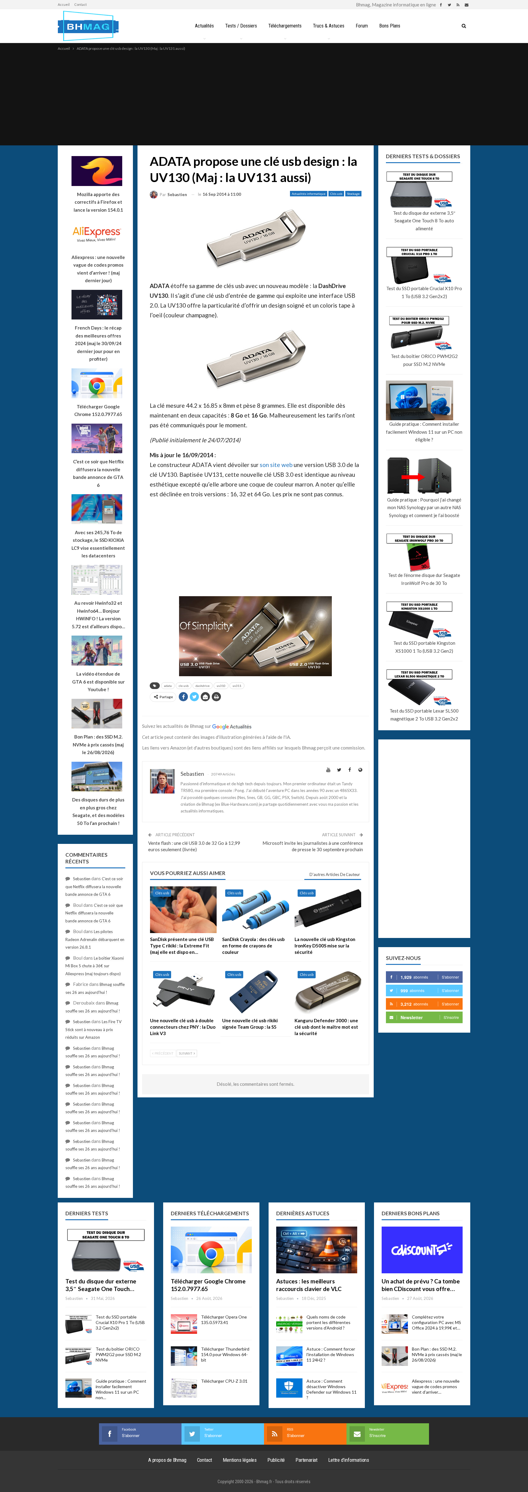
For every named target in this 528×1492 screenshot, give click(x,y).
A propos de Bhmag (167, 1460)
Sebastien (81, 878)
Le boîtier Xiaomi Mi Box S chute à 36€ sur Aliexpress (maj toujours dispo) (94, 966)
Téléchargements (285, 26)
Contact (80, 4)
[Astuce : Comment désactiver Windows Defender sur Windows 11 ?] (289, 1388)
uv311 (237, 686)
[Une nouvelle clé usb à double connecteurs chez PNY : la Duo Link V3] (183, 991)
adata (168, 686)
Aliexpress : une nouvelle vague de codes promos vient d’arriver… (436, 1386)
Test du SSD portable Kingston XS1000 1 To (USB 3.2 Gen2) (424, 647)
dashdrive (203, 686)
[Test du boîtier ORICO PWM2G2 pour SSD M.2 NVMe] (78, 1356)
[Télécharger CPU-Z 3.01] (184, 1388)
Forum (362, 26)
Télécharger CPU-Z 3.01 (224, 1381)
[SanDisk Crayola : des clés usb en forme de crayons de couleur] (255, 909)
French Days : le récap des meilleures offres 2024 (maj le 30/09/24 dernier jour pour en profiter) (98, 343)
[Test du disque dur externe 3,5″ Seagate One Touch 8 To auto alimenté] (105, 1250)
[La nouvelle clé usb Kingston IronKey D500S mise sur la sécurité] (328, 909)
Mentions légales (240, 1460)
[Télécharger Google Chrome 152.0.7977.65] (211, 1250)
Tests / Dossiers (241, 26)
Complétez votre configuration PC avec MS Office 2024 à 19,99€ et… (436, 1322)
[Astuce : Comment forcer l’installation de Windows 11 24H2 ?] (289, 1356)
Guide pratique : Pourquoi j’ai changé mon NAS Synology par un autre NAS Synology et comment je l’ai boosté (424, 507)
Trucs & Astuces (328, 26)
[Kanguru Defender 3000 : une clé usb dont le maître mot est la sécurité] (328, 991)
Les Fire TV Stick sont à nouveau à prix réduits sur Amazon (93, 1029)
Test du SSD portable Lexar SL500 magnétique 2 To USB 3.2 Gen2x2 (424, 714)
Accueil (64, 4)
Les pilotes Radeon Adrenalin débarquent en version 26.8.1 (94, 939)
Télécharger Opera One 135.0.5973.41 (224, 1319)
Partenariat (306, 1460)
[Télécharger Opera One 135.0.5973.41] (184, 1324)
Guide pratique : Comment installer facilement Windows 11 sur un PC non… (121, 1389)
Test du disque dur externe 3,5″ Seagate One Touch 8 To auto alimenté (424, 220)
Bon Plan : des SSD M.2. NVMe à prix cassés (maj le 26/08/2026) (437, 1354)
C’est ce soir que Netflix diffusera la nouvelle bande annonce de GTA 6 (94, 886)
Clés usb (336, 193)
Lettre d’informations (348, 1460)
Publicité (276, 1460)
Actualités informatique (308, 193)
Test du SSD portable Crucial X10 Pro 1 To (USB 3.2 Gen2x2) (424, 292)
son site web (276, 464)
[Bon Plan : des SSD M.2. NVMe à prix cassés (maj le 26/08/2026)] (395, 1356)
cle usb (184, 686)
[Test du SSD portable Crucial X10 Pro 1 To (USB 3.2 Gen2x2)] (78, 1324)
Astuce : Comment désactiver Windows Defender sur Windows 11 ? (331, 1389)
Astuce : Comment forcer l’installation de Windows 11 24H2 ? (330, 1354)
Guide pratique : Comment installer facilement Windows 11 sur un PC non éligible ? (424, 431)
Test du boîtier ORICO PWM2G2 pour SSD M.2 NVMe (424, 360)
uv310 (221, 686)
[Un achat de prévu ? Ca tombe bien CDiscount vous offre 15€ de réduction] (422, 1250)
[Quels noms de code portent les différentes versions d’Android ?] (289, 1324)
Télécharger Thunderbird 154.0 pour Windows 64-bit (225, 1354)
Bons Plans (389, 26)
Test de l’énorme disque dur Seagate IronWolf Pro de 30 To (424, 579)
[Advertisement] (264, 97)
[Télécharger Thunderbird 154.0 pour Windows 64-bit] (184, 1356)
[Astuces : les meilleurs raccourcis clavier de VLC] (316, 1250)
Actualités (204, 26)
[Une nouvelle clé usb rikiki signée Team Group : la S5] (255, 991)
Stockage (353, 193)
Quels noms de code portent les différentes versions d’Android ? (328, 1322)
